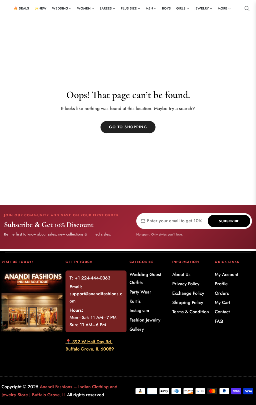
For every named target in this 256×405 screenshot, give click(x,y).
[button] (247, 8)
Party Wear (140, 292)
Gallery (137, 329)
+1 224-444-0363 (92, 278)
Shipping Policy (187, 302)
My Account (226, 274)
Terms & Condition (190, 311)
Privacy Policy (186, 283)
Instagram (139, 310)
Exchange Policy (188, 293)
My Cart (222, 302)
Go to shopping (128, 127)
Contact (222, 311)
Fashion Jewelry (145, 320)
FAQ (219, 321)
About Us (181, 274)
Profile (221, 283)
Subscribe (229, 221)
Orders (222, 293)
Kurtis (135, 301)
